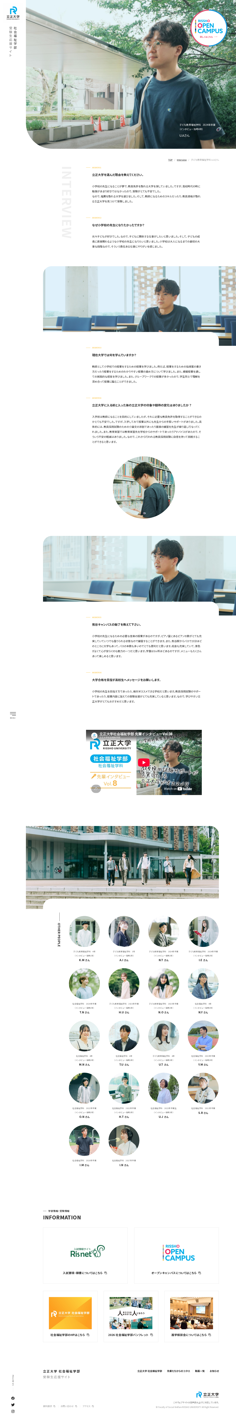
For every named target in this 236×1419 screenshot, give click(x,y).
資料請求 (47, 1406)
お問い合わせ (67, 1406)
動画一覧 (200, 1371)
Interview (182, 159)
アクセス (86, 1406)
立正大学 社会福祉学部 (61, 1374)
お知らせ (214, 1371)
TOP (170, 159)
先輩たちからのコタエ (178, 1371)
